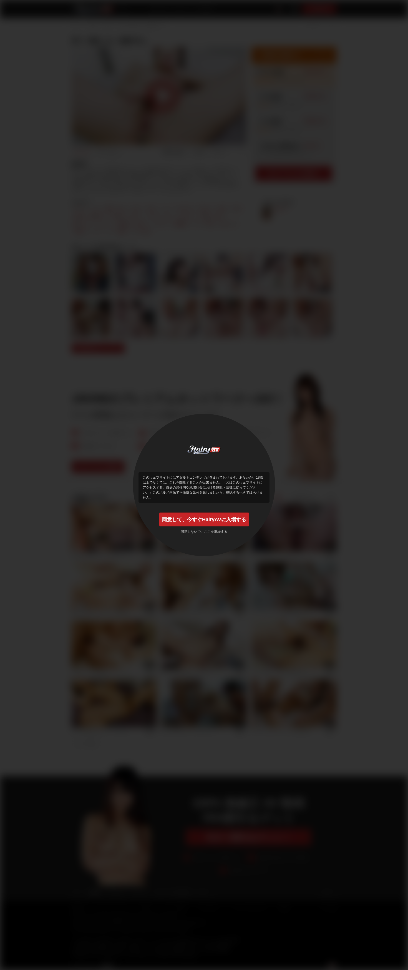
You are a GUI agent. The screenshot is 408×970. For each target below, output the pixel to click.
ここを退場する (215, 532)
